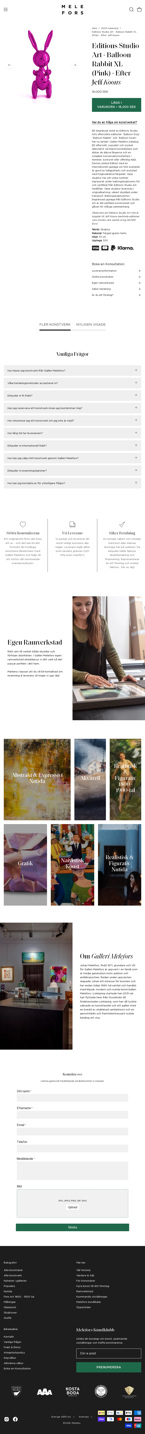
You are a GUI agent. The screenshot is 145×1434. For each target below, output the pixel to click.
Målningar (10, 1301)
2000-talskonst (110, 28)
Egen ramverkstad (103, 282)
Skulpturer (10, 1312)
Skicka (72, 1227)
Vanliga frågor (12, 1341)
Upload (72, 1207)
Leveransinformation (104, 270)
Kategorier (10, 1262)
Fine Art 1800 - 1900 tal (19, 1296)
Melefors (76, 1423)
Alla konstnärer (13, 1270)
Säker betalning (101, 289)
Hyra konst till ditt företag (92, 1285)
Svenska (84, 1416)
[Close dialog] (141, 685)
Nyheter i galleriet (15, 1280)
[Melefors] (72, 9)
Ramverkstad (84, 1291)
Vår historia (83, 1270)
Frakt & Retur (12, 1347)
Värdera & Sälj (85, 1275)
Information (11, 1329)
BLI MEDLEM (114, 744)
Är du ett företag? (102, 295)
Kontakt (9, 1336)
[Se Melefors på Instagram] (6, 1419)
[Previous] (9, 65)
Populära (9, 1285)
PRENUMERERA (108, 1367)
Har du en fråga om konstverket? (114, 122)
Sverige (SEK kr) (61, 1416)
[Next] (75, 65)
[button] (131, 9)
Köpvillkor (10, 1357)
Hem (94, 28)
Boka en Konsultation (108, 264)
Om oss (80, 1262)
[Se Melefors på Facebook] (15, 1419)
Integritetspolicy (14, 1352)
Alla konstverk (13, 1275)
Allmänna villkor (13, 1363)
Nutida (8, 1291)
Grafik (7, 1317)
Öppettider (83, 1307)
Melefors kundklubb (88, 1301)
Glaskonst (10, 1307)
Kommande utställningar (91, 1296)
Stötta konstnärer (102, 276)
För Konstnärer (85, 1280)
